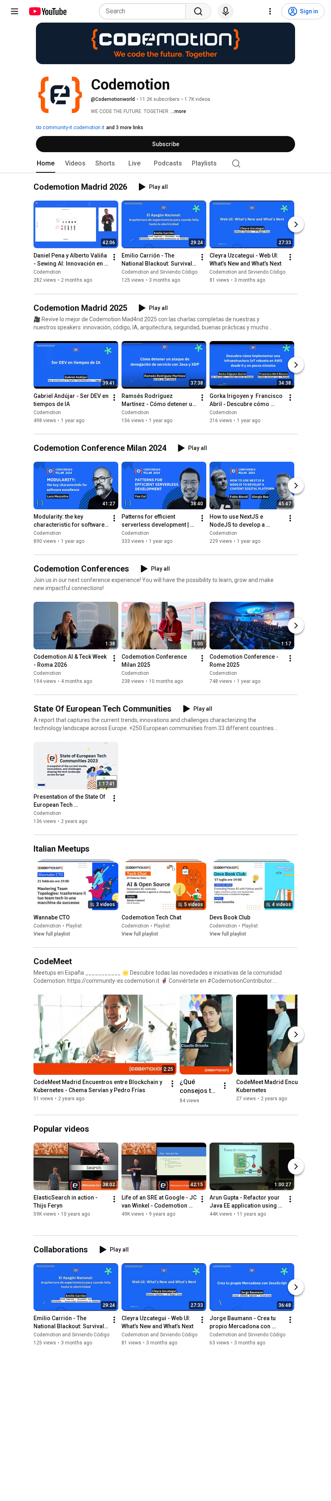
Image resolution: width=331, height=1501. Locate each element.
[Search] (198, 11)
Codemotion (47, 272)
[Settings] (270, 11)
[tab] (45, 163)
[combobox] (145, 11)
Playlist (74, 926)
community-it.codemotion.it (73, 127)
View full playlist (52, 934)
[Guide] (14, 11)
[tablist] (165, 163)
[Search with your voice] (226, 11)
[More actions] (114, 257)
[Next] (296, 225)
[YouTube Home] (47, 11)
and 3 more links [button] (124, 127)
